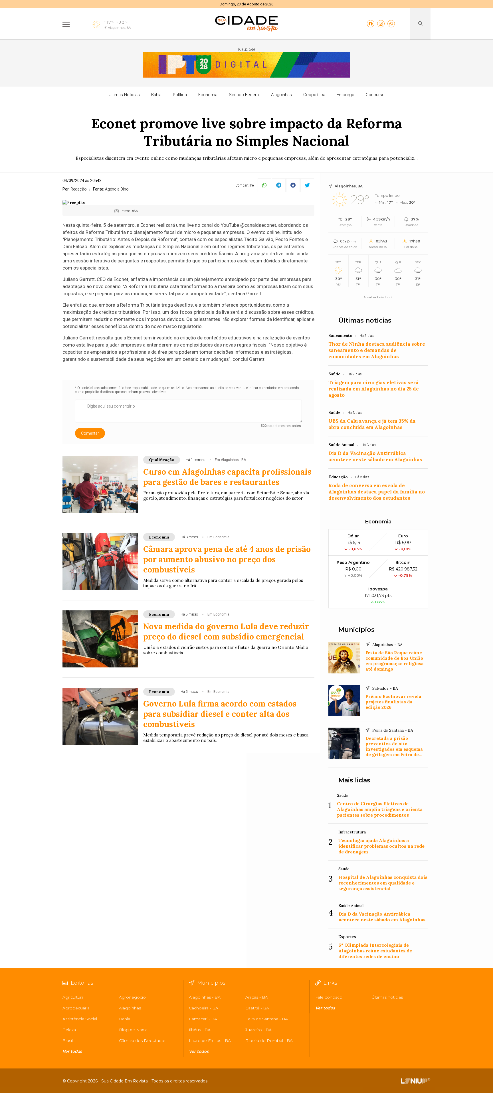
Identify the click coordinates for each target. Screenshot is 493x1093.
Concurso (375, 94)
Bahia (156, 94)
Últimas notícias (364, 320)
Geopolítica (314, 94)
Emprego (345, 94)
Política (180, 94)
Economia (207, 94)
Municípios (356, 629)
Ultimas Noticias (124, 94)
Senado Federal (244, 94)
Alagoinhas (281, 94)
